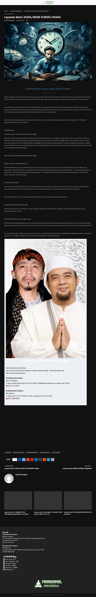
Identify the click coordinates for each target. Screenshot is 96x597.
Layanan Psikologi (44, 452)
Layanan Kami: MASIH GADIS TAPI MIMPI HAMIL (21, 468)
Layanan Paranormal (32, 452)
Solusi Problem (56, 452)
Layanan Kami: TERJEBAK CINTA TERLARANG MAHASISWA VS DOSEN (16, 513)
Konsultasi (8, 452)
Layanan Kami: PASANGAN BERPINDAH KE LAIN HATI (78, 513)
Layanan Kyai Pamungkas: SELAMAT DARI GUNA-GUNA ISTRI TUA (48, 513)
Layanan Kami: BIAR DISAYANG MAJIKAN (77, 468)
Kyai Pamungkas (10, 20)
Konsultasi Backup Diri (10, 13)
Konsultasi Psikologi (18, 452)
